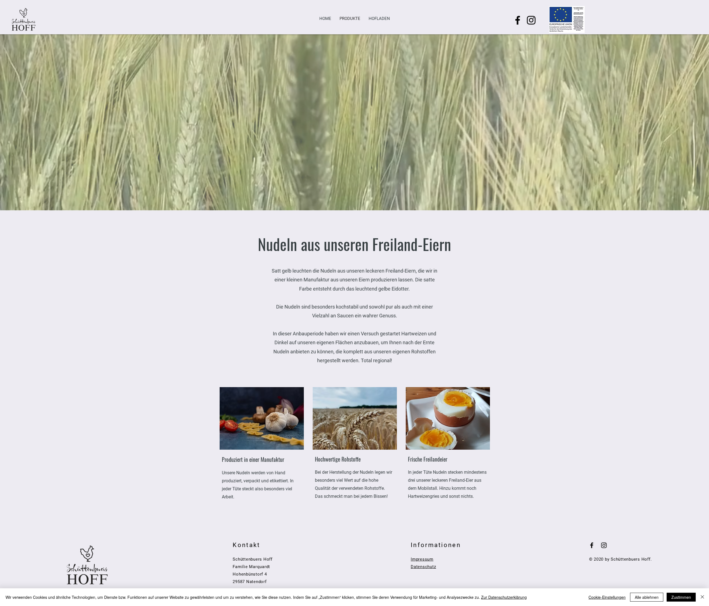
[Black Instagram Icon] (604, 545)
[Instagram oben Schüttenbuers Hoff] (531, 20)
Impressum (422, 559)
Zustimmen (681, 597)
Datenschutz (423, 566)
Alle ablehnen (647, 597)
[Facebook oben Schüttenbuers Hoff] (517, 20)
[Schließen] (702, 597)
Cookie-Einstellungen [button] (607, 597)
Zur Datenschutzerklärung (504, 597)
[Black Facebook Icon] (591, 545)
